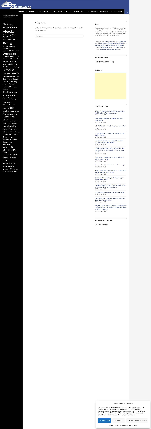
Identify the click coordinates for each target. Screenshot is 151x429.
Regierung (5, 119)
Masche (14, 100)
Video (5, 166)
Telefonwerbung (8, 139)
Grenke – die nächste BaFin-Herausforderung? (109, 165)
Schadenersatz (6, 121)
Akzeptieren (104, 421)
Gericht (15, 73)
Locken (5, 97)
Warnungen (122, 41)
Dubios (5, 59)
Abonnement (10, 27)
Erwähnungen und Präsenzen (114, 43)
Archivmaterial (110, 45)
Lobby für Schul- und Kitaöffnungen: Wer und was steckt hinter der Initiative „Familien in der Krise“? (109, 150)
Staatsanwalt (8, 132)
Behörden (14, 39)
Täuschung (6, 144)
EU (16, 61)
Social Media (9, 126)
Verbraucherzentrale (9, 158)
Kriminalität (7, 95)
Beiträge (102, 43)
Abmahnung (8, 24)
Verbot (5, 152)
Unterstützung (77, 11)
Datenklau (15, 51)
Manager (10, 97)
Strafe (5, 134)
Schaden (11, 119)
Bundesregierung (9, 46)
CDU (11, 48)
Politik (10, 107)
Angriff (11, 35)
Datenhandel (7, 51)
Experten (6, 64)
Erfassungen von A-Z (57, 11)
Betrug (7, 43)
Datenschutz (104, 11)
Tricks (10, 142)
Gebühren (6, 74)
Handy (14, 82)
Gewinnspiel (7, 79)
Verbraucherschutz (10, 155)
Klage (9, 86)
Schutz (12, 121)
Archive (68, 11)
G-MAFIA (8, 69)
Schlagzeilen (118, 47)
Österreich (6, 171)
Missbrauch (7, 102)
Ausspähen (6, 37)
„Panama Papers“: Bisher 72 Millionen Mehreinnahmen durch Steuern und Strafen (110, 186)
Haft (10, 82)
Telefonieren (8, 137)
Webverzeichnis (22, 11)
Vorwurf (11, 166)
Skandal (14, 123)
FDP (4, 67)
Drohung (11, 56)
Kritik (14, 95)
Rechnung (13, 114)
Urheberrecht (8, 147)
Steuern (16, 132)
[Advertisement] (110, 86)
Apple (14, 35)
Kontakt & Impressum (116, 11)
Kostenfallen (10, 91)
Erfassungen (108, 41)
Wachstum (6, 169)
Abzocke (8, 31)
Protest (12, 111)
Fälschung (16, 67)
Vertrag (12, 163)
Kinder (4, 87)
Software (5, 129)
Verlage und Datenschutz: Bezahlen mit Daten (109, 192)
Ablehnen (118, 421)
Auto (11, 37)
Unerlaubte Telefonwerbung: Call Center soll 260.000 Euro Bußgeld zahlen (109, 141)
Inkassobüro (12, 84)
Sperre (16, 129)
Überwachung (13, 171)
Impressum (135, 425)
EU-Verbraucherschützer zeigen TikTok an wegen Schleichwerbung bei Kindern (110, 171)
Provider (16, 111)
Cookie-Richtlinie (113, 425)
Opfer (4, 108)
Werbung (14, 169)
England (16, 58)
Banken (6, 39)
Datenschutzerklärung (125, 425)
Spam (11, 129)
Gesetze (6, 76)
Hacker (5, 82)
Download (6, 56)
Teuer (5, 142)
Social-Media (44, 11)
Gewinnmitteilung (14, 76)
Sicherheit (7, 123)
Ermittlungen (9, 61)
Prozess (6, 114)
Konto (15, 87)
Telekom (15, 139)
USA (13, 150)
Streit (10, 134)
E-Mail (10, 59)
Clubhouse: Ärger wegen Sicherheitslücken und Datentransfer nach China (110, 199)
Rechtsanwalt (8, 117)
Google (15, 79)
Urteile (6, 150)
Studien (15, 134)
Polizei (6, 111)
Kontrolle (5, 89)
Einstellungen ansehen (137, 421)
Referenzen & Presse (91, 11)
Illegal (5, 84)
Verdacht (6, 163)
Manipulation (7, 100)
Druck (16, 56)
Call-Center (6, 48)
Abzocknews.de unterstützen (109, 49)
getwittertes (120, 45)
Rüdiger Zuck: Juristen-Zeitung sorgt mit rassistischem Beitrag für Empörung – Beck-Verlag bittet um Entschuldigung (110, 207)
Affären (5, 35)
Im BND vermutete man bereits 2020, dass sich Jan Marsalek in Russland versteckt (110, 112)
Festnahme (9, 67)
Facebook (13, 64)
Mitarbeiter (7, 105)
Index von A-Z (33, 11)
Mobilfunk (14, 105)
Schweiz (17, 121)
